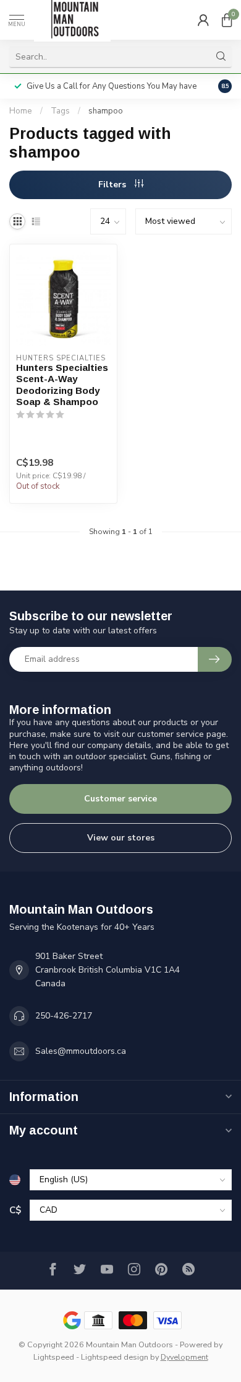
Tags (60, 111)
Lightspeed (53, 1357)
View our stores (120, 838)
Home (20, 111)
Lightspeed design (114, 1357)
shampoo (105, 111)
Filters (113, 184)
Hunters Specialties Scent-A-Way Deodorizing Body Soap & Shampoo (62, 384)
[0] (227, 19)
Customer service (120, 799)
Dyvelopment (184, 1357)
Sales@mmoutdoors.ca (80, 1051)
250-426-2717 (63, 1016)
